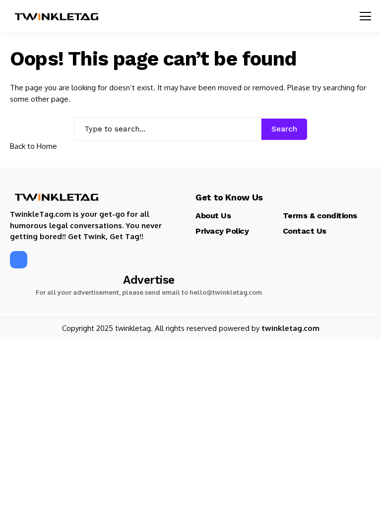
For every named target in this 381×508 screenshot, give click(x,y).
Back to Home (33, 146)
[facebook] (18, 259)
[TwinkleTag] (57, 16)
